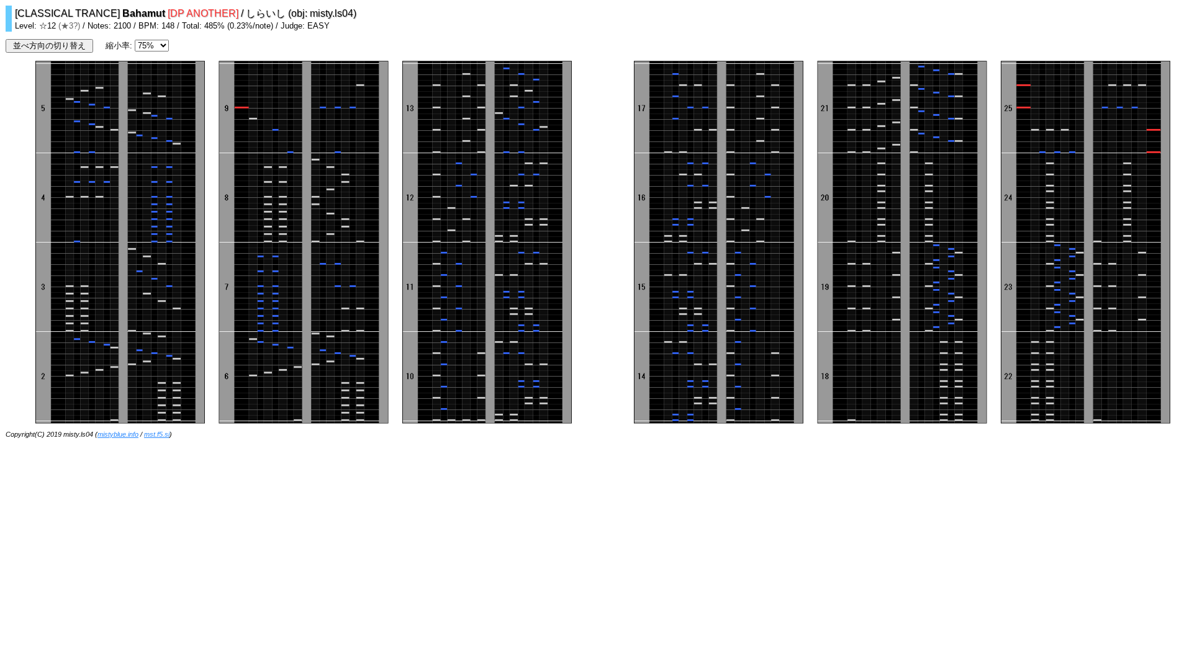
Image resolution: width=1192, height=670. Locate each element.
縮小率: (120, 45)
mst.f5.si (156, 434)
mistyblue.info (117, 434)
